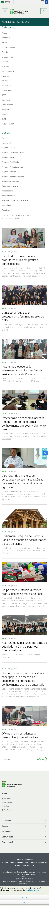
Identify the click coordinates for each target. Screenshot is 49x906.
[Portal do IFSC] (19, 12)
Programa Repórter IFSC (11, 172)
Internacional (7, 90)
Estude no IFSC (7, 57)
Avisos (4, 33)
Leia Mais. (34, 890)
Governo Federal (8, 71)
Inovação (5, 81)
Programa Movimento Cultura (13, 153)
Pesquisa (5, 109)
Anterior (7, 759)
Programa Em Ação (9, 148)
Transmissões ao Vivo (10, 186)
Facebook (7, 798)
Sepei (4, 114)
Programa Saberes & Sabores (13, 176)
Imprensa (5, 76)
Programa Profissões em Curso (13, 167)
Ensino (4, 43)
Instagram (8, 802)
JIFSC (4, 95)
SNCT (4, 119)
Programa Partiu (8, 157)
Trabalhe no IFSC (8, 124)
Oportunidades (7, 105)
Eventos (5, 62)
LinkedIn (7, 806)
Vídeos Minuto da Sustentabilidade (15, 200)
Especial (5, 52)
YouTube (7, 810)
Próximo (40, 759)
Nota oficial (6, 100)
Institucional (6, 86)
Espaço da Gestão (8, 47)
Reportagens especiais (10, 181)
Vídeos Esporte (7, 191)
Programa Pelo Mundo (10, 162)
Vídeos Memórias (8, 196)
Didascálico (6, 38)
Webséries (6, 210)
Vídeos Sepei (7, 205)
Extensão (5, 66)
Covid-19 (5, 138)
